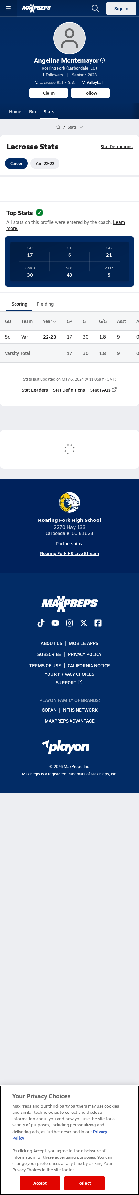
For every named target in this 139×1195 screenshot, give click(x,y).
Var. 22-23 (45, 163)
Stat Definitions (117, 146)
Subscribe (49, 654)
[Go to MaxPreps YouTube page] (55, 623)
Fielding (45, 304)
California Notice (89, 665)
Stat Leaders (35, 390)
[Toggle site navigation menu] (8, 8)
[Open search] (95, 8)
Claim (49, 93)
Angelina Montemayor (66, 60)
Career (16, 163)
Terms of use (45, 665)
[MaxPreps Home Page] (58, 127)
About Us (51, 643)
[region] (69, 1140)
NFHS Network (80, 710)
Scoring (19, 304)
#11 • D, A (55, 82)
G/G (103, 321)
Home (15, 111)
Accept (40, 1183)
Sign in (121, 8)
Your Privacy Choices (69, 673)
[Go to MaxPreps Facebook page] (98, 623)
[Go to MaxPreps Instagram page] (69, 623)
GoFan (49, 710)
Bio (32, 111)
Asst (121, 321)
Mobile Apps (83, 643)
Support (66, 682)
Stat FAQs (100, 390)
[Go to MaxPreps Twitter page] (84, 623)
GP (69, 321)
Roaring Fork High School (69, 519)
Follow (90, 93)
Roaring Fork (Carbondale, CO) (69, 68)
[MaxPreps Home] (36, 8)
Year (48, 321)
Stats (49, 111)
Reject (84, 1183)
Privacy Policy (85, 654)
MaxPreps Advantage (70, 721)
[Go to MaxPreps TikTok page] (41, 623)
